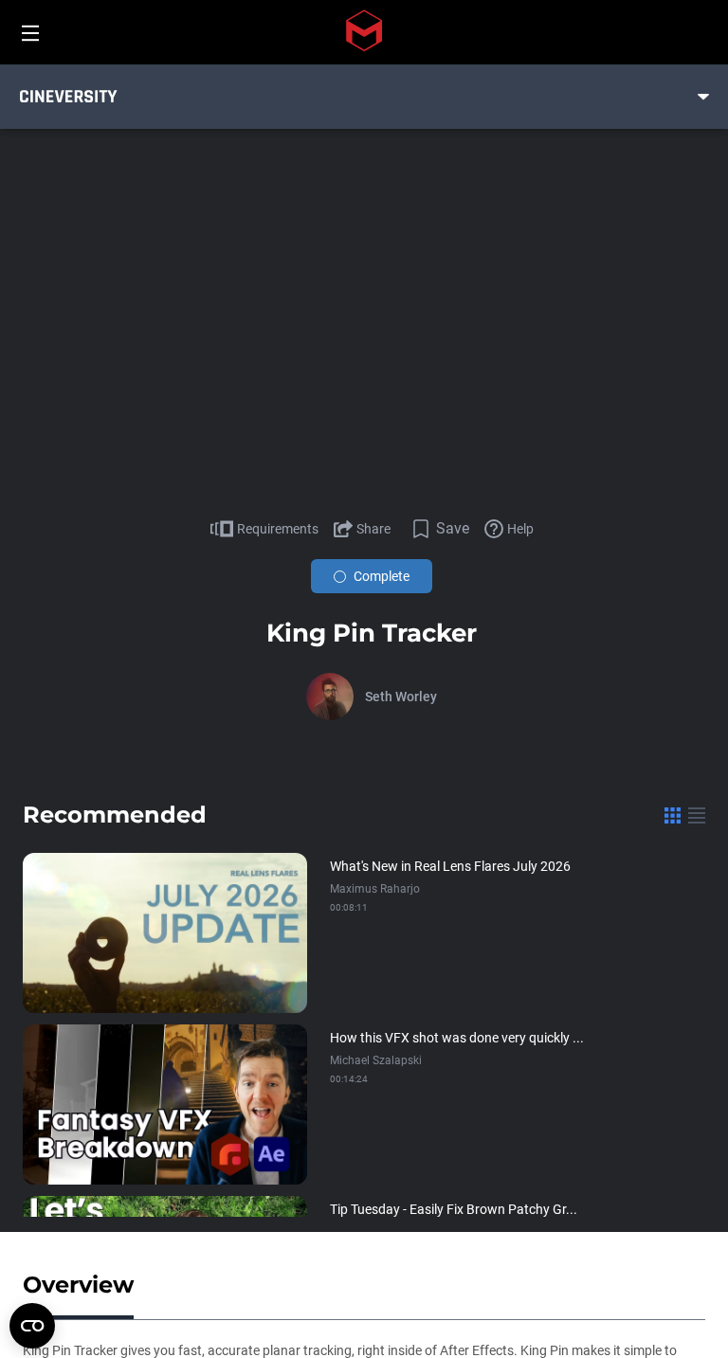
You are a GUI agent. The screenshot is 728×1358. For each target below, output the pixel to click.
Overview (78, 1284)
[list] (696, 815)
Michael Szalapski (376, 1060)
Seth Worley (401, 696)
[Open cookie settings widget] (32, 1326)
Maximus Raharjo (375, 889)
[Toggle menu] (703, 96)
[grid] (672, 815)
